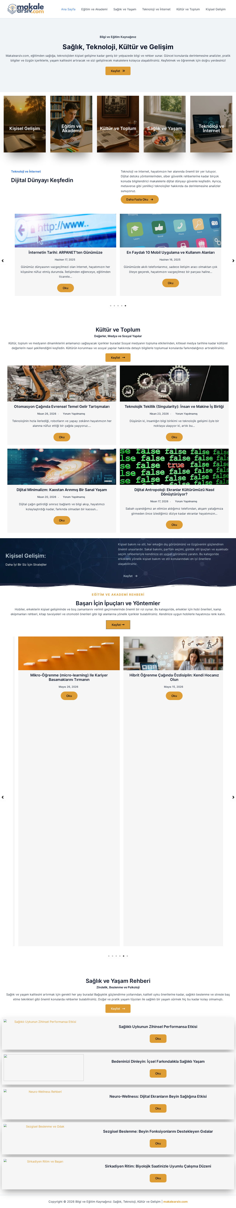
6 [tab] (127, 955)
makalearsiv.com (175, 1201)
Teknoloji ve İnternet (156, 9)
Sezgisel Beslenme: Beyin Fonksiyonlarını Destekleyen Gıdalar (158, 1131)
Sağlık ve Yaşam (124, 9)
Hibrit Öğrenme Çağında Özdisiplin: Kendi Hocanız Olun (170, 676)
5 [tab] (125, 305)
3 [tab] (118, 305)
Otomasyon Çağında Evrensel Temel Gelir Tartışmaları (62, 406)
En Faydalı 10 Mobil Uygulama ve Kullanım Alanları (66, 252)
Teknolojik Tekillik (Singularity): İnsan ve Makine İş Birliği (174, 406)
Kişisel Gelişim (216, 9)
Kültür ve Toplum (188, 9)
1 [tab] (110, 305)
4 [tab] (122, 305)
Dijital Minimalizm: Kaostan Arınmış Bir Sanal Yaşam (62, 489)
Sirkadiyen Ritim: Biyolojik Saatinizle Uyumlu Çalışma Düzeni (158, 1165)
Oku (65, 283)
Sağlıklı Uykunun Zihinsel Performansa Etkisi (158, 1026)
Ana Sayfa (68, 9)
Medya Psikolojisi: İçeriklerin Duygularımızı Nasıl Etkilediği (170, 254)
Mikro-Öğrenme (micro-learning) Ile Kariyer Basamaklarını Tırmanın (65, 676)
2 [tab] (114, 305)
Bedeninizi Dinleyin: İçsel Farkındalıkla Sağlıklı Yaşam (158, 1061)
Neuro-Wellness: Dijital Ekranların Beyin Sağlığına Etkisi (158, 1096)
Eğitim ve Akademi (94, 9)
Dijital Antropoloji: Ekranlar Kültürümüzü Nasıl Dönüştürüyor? (174, 491)
